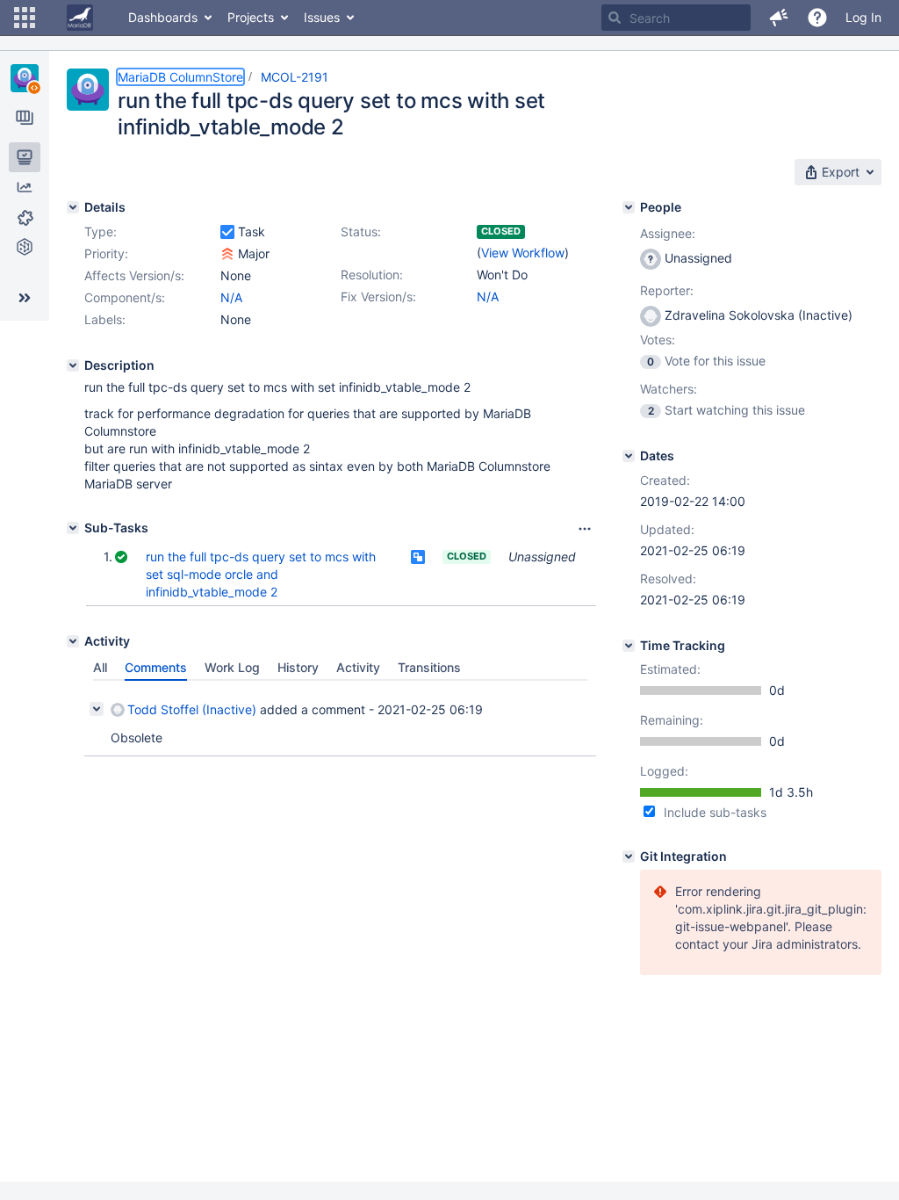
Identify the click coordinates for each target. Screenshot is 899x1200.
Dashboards (163, 17)
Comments (156, 667)
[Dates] (628, 456)
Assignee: (667, 233)
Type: (100, 231)
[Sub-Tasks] (73, 528)
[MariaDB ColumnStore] (25, 78)
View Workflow (523, 252)
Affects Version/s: (134, 275)
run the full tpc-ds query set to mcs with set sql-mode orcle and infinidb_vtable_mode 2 (261, 574)
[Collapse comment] (97, 709)
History (298, 667)
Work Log (232, 667)
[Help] (817, 17)
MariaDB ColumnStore (180, 76)
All (100, 667)
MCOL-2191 (294, 76)
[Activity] (73, 641)
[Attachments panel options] (584, 528)
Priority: (106, 253)
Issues (322, 17)
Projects (250, 17)
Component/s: (124, 297)
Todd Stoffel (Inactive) (191, 709)
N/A (488, 296)
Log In (863, 17)
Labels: (105, 319)
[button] (24, 17)
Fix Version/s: (378, 296)
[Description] (73, 365)
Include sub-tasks (715, 812)
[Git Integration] (628, 856)
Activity (358, 667)
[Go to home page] (80, 17)
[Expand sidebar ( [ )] (24, 298)
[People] (628, 207)
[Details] (73, 207)
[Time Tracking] (628, 646)
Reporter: (667, 290)
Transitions (429, 667)
